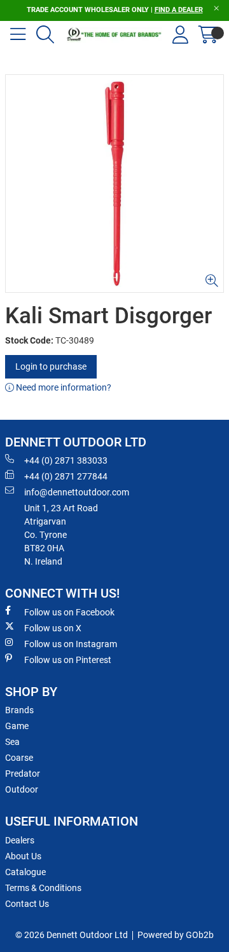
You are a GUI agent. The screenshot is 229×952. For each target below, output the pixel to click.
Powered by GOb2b (175, 935)
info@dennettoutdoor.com (76, 492)
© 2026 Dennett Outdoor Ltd (71, 935)
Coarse (19, 758)
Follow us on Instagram (70, 644)
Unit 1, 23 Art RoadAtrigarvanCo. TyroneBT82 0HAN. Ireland (61, 535)
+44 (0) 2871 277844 (66, 476)
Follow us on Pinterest (67, 660)
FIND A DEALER (179, 10)
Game (17, 726)
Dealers (19, 840)
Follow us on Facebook (69, 612)
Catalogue (25, 872)
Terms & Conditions (43, 888)
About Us (23, 856)
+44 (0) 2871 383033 (66, 460)
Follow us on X (52, 628)
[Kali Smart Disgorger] (114, 183)
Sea (12, 742)
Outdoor (21, 789)
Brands (19, 710)
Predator (22, 773)
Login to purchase (51, 366)
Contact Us (27, 904)
